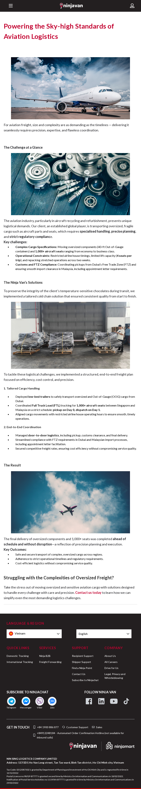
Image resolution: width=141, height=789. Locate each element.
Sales (99, 727)
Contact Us (79, 674)
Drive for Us (111, 668)
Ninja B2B (45, 655)
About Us (110, 655)
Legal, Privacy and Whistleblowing (114, 675)
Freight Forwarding (50, 661)
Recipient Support (82, 655)
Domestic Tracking (18, 655)
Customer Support (77, 727)
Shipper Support (81, 661)
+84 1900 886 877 (48, 727)
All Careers (111, 661)
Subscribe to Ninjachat (85, 680)
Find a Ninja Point (82, 668)
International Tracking (20, 661)
